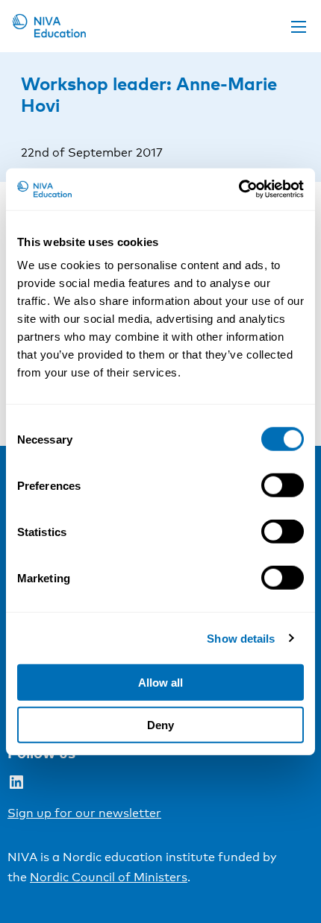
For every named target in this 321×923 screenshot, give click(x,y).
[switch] (282, 485)
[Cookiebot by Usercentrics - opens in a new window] (238, 189)
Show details (241, 637)
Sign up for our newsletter (84, 813)
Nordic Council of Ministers (108, 877)
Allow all (160, 682)
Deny (160, 724)
